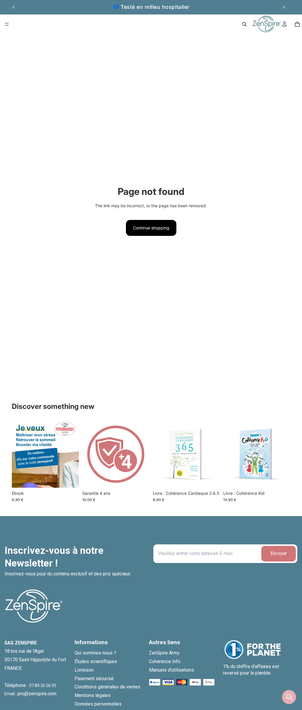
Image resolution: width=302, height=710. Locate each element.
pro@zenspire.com (36, 693)
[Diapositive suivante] (283, 7)
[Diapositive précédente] (13, 7)
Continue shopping (151, 227)
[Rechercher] (244, 24)
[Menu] (7, 24)
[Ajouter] (69, 478)
